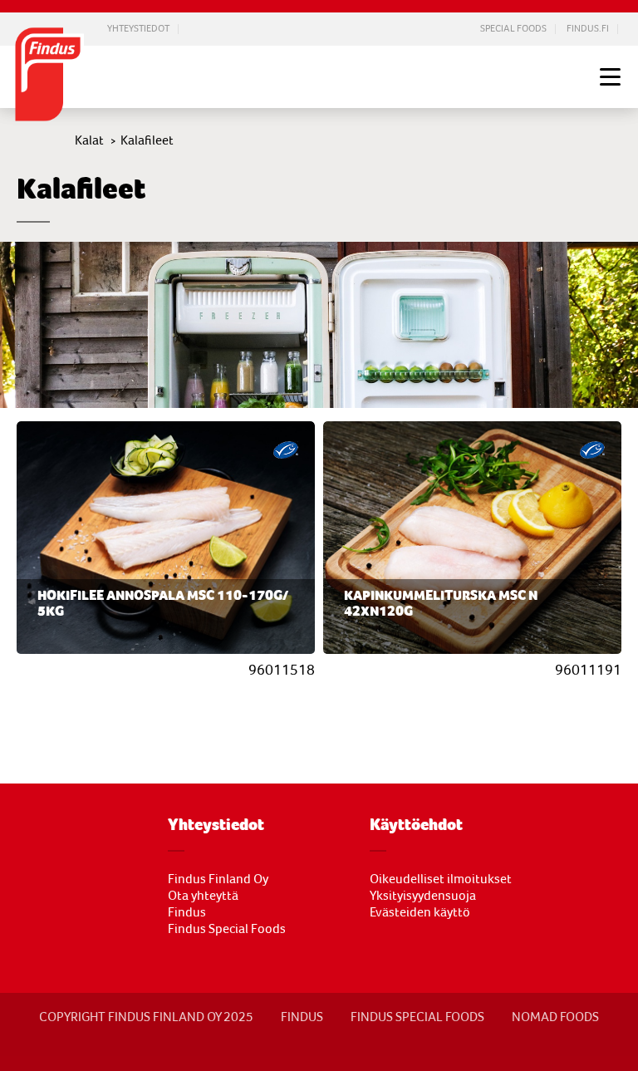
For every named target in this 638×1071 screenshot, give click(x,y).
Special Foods (513, 29)
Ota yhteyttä (203, 895)
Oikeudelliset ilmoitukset (441, 879)
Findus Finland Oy (218, 879)
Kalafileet (147, 140)
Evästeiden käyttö (420, 912)
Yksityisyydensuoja (423, 895)
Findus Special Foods (227, 929)
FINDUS (302, 1017)
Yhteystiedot (138, 29)
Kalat (89, 140)
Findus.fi (588, 29)
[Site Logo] (49, 76)
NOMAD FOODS (555, 1017)
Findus (187, 912)
